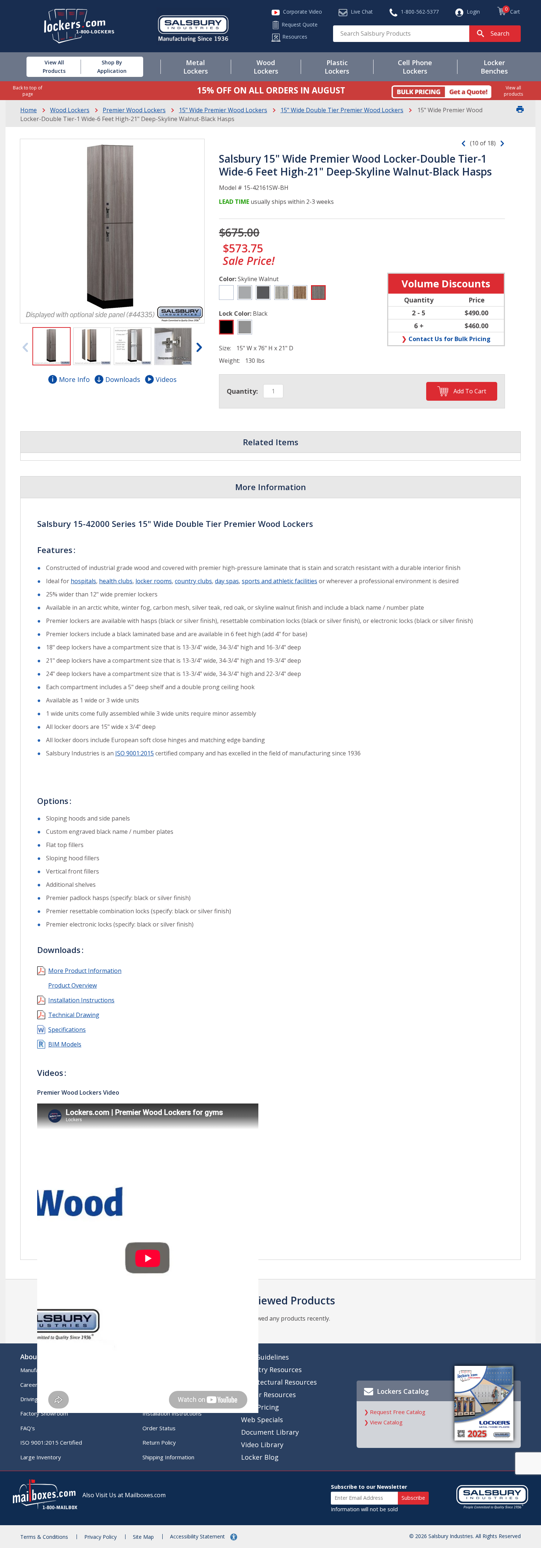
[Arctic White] (226, 292)
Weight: (229, 361)
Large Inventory (40, 1457)
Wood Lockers (69, 110)
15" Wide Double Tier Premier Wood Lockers (341, 110)
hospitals (83, 581)
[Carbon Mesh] (263, 292)
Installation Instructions (81, 1000)
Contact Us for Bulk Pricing (450, 338)
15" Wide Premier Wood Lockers (223, 110)
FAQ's (27, 1428)
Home (28, 110)
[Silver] (244, 327)
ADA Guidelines (265, 1357)
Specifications (67, 1029)
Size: (225, 348)
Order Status (159, 1428)
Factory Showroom (44, 1413)
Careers (30, 1384)
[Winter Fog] (244, 292)
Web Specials (262, 1419)
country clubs (193, 581)
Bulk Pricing (260, 1407)
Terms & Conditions (44, 1536)
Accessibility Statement (198, 1536)
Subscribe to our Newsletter (369, 1486)
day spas (227, 581)
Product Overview (72, 985)
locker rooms (153, 581)
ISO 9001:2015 (134, 753)
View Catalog (386, 1422)
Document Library (270, 1432)
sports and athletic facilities (279, 581)
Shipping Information (168, 1457)
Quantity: (242, 391)
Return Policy (159, 1442)
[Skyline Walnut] (318, 292)
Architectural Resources (279, 1382)
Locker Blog (260, 1457)
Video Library (262, 1444)
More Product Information (84, 971)
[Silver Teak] (281, 292)
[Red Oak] (300, 292)
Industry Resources (271, 1369)
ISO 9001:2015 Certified (51, 1442)
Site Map (143, 1536)
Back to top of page (27, 91)
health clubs (115, 581)
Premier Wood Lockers (134, 110)
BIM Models (64, 1044)
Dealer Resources (268, 1394)
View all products (513, 91)
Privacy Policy (100, 1536)
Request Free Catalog (397, 1412)
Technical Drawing (73, 1015)
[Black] (226, 327)
